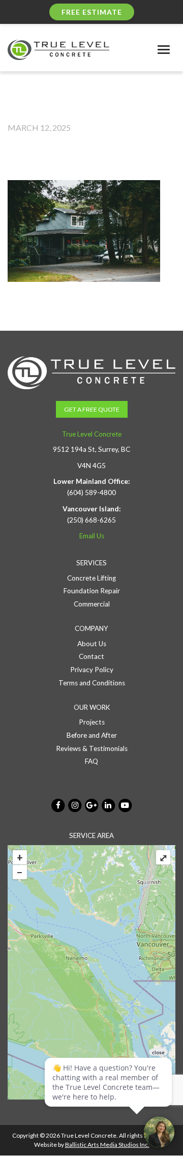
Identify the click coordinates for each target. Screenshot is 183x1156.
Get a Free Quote (91, 409)
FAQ (91, 761)
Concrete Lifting (91, 578)
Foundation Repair (92, 591)
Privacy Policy (91, 670)
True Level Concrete (91, 434)
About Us (91, 644)
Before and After (92, 735)
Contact (91, 656)
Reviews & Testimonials (92, 748)
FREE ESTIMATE (92, 12)
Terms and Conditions (91, 683)
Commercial (92, 604)
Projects (92, 722)
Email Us (91, 536)
